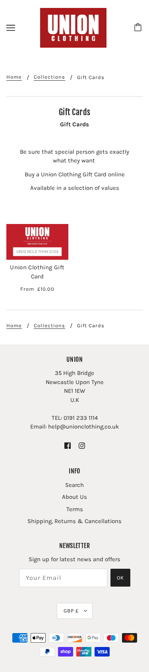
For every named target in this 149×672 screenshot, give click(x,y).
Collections (49, 77)
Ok (120, 578)
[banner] (73, 27)
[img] (67, 445)
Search (74, 485)
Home (14, 77)
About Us (74, 496)
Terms (74, 509)
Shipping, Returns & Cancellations (74, 521)
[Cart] (139, 27)
